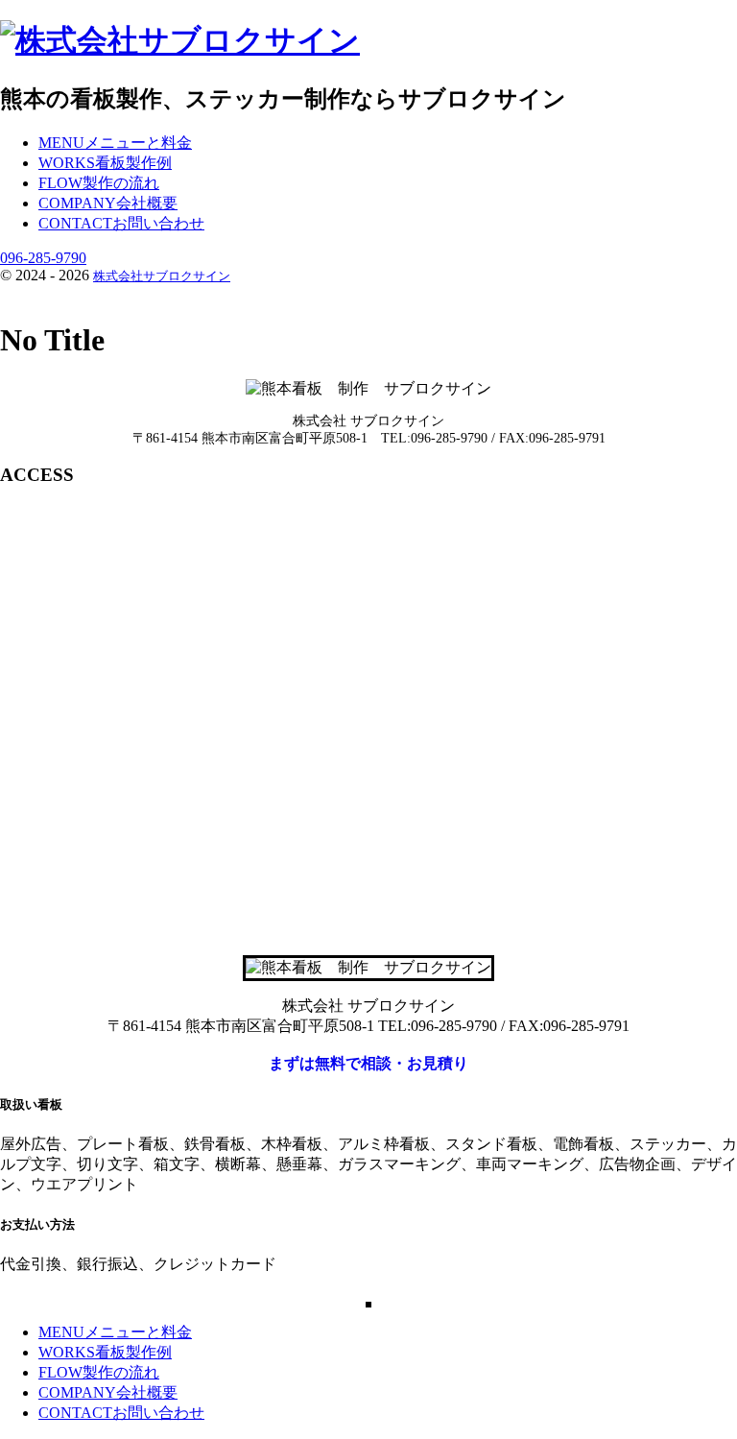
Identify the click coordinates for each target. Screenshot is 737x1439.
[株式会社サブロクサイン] (180, 40)
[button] (368, 1063)
